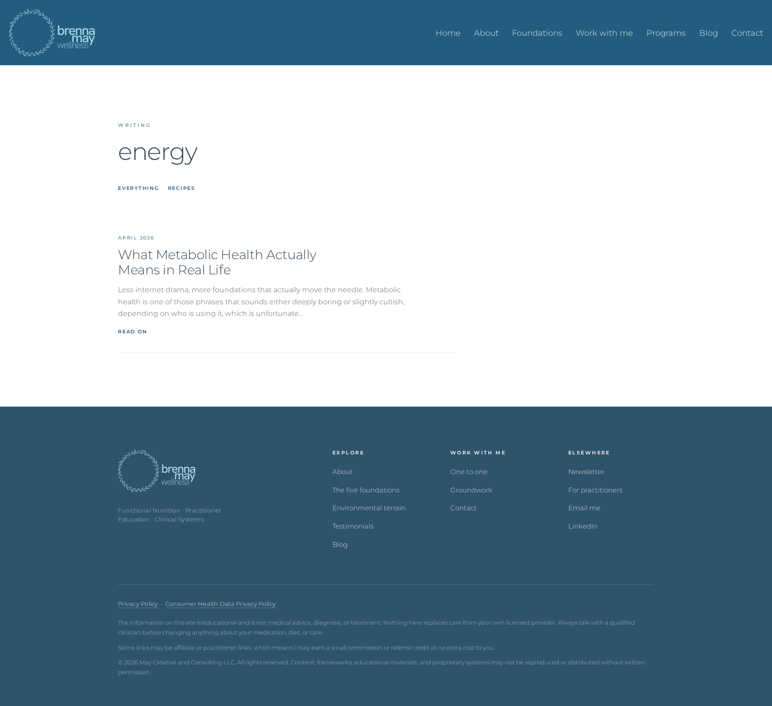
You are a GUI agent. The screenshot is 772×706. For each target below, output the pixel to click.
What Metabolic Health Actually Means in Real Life (217, 262)
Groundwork (471, 490)
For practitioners (595, 490)
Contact (463, 508)
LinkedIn (582, 526)
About (342, 472)
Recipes (181, 188)
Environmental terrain (369, 508)
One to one (468, 472)
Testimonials (352, 526)
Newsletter (586, 472)
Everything (138, 188)
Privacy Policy (138, 604)
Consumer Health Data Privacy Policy (220, 604)
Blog (340, 545)
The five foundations (365, 490)
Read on (132, 331)
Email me (584, 508)
